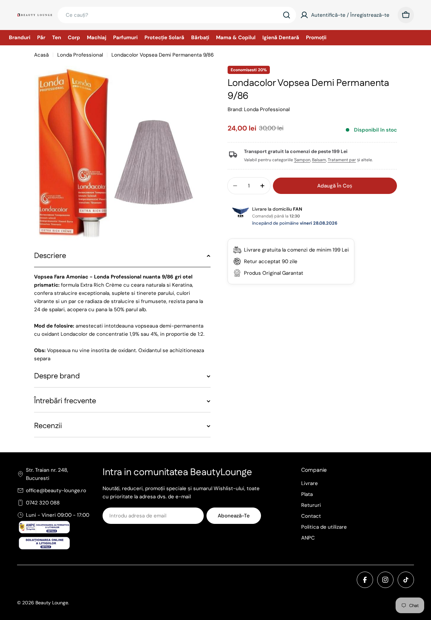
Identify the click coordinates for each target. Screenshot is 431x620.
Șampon (302, 160)
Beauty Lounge (51, 603)
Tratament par (342, 160)
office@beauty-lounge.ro (56, 490)
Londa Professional (80, 54)
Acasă (41, 54)
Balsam (319, 160)
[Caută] (286, 15)
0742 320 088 (43, 502)
